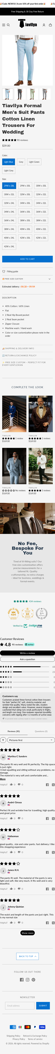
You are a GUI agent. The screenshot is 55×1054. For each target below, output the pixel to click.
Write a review (27, 653)
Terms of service (35, 1039)
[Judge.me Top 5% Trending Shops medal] (27, 613)
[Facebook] (21, 979)
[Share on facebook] (47, 785)
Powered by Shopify (40, 1043)
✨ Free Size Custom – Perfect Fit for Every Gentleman (24, 363)
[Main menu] (3, 25)
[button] (9, 140)
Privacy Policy (19, 1039)
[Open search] (8, 25)
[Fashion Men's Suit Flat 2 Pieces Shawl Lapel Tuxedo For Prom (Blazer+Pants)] (41, 414)
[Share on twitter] (53, 785)
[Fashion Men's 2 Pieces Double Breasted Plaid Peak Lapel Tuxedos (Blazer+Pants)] (14, 466)
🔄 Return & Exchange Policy (19, 355)
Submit (43, 1005)
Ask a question (27, 659)
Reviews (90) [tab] (14, 731)
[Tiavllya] (27, 23)
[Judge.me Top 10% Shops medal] (42, 613)
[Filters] (3, 740)
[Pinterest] (33, 979)
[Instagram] (27, 979)
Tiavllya (6, 435)
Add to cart (27, 259)
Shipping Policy (13, 1036)
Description (9, 298)
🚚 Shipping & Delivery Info (18, 348)
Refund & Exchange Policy (35, 1036)
